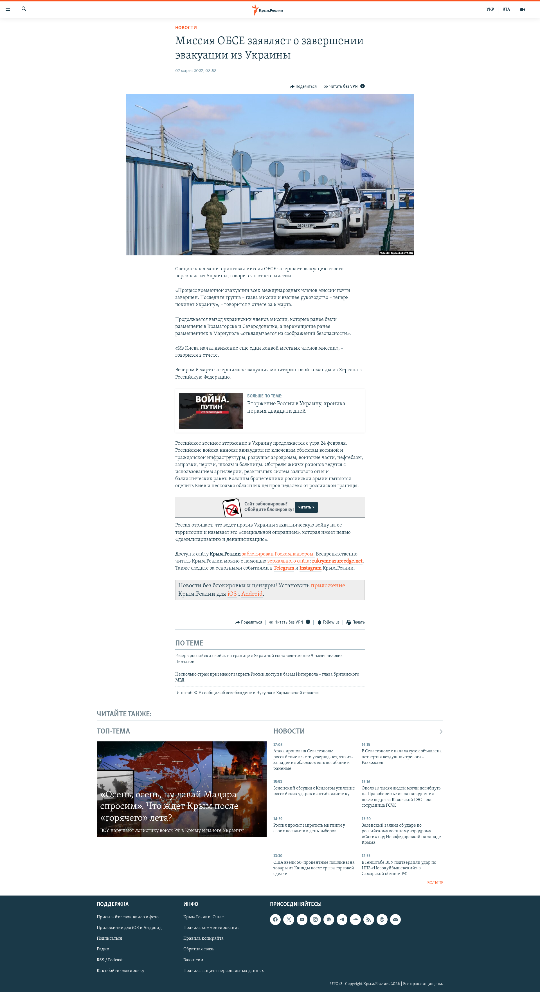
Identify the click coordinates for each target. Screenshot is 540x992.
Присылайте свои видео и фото (128, 917)
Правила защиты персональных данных (223, 971)
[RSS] (368, 919)
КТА (506, 9)
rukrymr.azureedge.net (337, 561)
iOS (232, 594)
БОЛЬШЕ (435, 883)
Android (252, 594)
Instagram (310, 568)
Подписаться (109, 939)
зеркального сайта (288, 561)
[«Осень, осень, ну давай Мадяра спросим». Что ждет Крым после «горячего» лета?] (182, 789)
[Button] (303, 86)
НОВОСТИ (289, 731)
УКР (490, 9)
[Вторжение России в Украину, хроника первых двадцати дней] (211, 411)
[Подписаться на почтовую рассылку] (395, 919)
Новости (186, 28)
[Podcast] (382, 919)
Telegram (284, 568)
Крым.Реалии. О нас (203, 917)
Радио (103, 949)
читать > (306, 507)
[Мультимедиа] (522, 10)
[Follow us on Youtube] (302, 919)
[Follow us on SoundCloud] (355, 919)
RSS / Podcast (110, 960)
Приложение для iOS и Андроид (129, 928)
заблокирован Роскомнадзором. (278, 554)
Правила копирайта (203, 939)
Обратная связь (198, 949)
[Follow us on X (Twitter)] (288, 919)
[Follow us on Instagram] (315, 919)
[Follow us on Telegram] (342, 919)
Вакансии (193, 960)
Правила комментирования (211, 928)
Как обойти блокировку (120, 971)
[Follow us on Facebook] (275, 919)
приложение (328, 586)
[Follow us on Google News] (328, 919)
